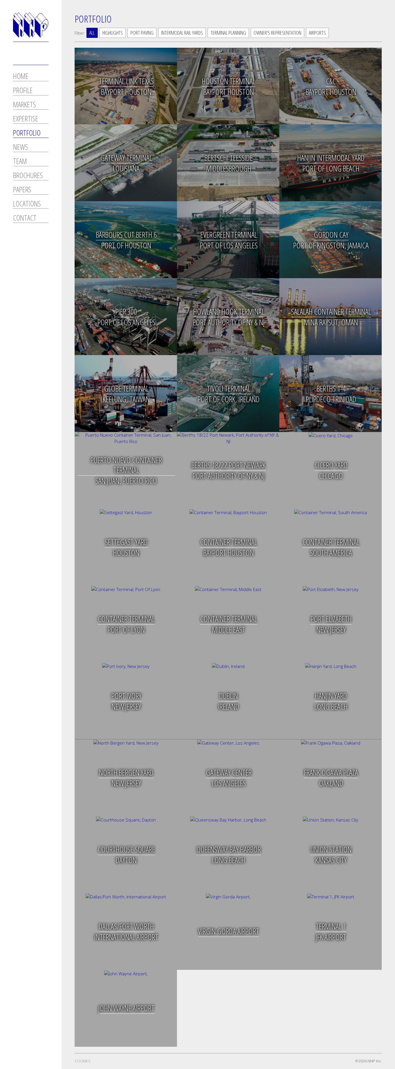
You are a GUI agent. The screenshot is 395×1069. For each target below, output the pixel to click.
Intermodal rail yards (182, 32)
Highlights (112, 32)
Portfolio (26, 133)
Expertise (25, 119)
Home (20, 76)
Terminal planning (228, 32)
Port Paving (142, 32)
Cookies (83, 1061)
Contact (24, 218)
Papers (22, 190)
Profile (23, 90)
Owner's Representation (277, 32)
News (20, 147)
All (92, 32)
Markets (24, 105)
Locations (27, 204)
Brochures (28, 175)
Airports (317, 32)
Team (20, 161)
